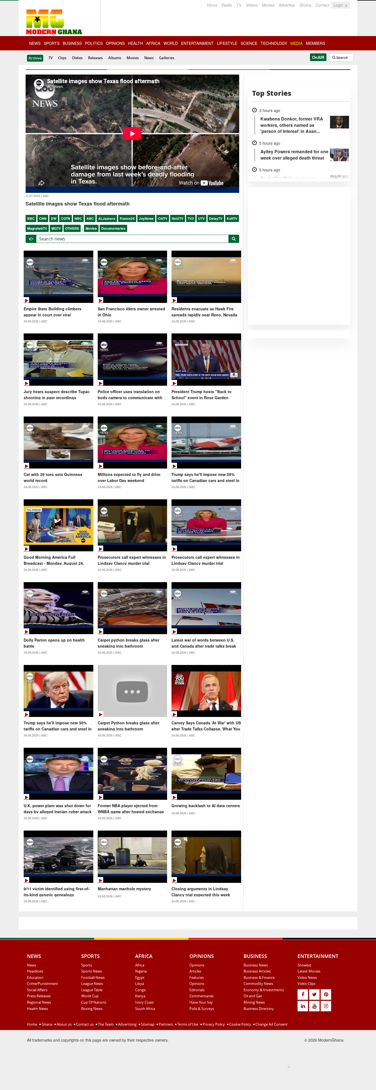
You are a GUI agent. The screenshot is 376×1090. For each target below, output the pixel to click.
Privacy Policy (213, 1024)
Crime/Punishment (42, 983)
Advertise (287, 5)
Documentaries (113, 228)
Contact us (84, 1024)
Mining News (254, 1002)
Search (342, 57)
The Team (105, 1024)
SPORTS (51, 43)
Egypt (140, 977)
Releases (95, 57)
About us (64, 1024)
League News (92, 983)
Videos (252, 5)
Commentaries (201, 995)
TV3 (191, 218)
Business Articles (257, 971)
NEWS (34, 43)
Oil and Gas (253, 995)
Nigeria (141, 971)
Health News (37, 1008)
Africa (139, 965)
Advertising (127, 1024)
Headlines (35, 971)
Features (196, 977)
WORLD (171, 43)
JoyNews (146, 218)
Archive (35, 58)
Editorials (197, 989)
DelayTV (215, 218)
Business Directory (259, 1008)
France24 (127, 218)
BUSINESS (72, 43)
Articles (195, 971)
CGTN (65, 218)
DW (53, 218)
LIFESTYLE (227, 43)
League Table (91, 989)
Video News (307, 977)
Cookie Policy (239, 1024)
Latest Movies (309, 971)
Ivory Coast (144, 1002)
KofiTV (232, 218)
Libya (139, 983)
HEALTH (135, 43)
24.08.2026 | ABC (36, 321)
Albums (114, 57)
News (149, 57)
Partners (165, 1024)
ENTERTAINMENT (197, 43)
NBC (78, 218)
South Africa (145, 1008)
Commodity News (258, 983)
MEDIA (296, 43)
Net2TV (177, 218)
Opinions (196, 965)
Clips (62, 57)
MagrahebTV (37, 228)
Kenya (140, 995)
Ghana (305, 5)
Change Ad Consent (271, 1024)
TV (238, 5)
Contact (322, 5)
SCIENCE (249, 43)
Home (212, 5)
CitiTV (162, 218)
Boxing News (91, 1008)
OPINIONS (115, 43)
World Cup (90, 995)
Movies (268, 5)
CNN (43, 218)
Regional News (39, 1002)
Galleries (166, 57)
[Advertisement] (186, 1076)
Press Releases (39, 995)
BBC (31, 218)
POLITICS (94, 43)
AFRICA (153, 43)
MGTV (56, 228)
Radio (227, 5)
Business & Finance (259, 977)
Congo (140, 989)
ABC (90, 218)
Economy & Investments (264, 989)
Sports (86, 965)
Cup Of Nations (93, 1002)
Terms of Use (187, 1024)
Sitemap (147, 1024)
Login (339, 5)
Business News (256, 965)
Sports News (91, 971)
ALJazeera (106, 218)
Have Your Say (201, 1002)
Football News (93, 977)
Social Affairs (37, 989)
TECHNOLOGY (274, 43)
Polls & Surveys (201, 1008)
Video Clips (306, 983)
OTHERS (72, 228)
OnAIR (318, 57)
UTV (201, 218)
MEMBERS (315, 43)
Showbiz (304, 965)
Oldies (77, 57)
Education (35, 977)
